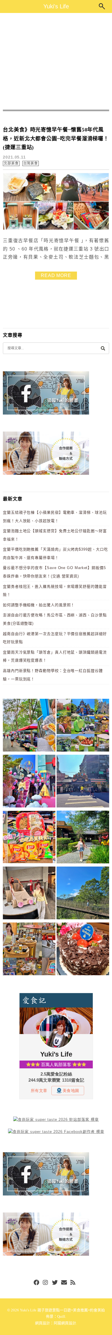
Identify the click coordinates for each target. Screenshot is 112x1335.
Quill (61, 1316)
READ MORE (56, 275)
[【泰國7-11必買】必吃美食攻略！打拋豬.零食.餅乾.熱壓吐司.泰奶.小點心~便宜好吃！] (29, 838)
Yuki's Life (56, 6)
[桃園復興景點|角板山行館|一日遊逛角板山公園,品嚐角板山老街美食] (83, 894)
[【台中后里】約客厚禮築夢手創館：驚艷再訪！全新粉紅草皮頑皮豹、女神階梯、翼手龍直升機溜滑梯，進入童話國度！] (29, 782)
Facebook (36, 1283)
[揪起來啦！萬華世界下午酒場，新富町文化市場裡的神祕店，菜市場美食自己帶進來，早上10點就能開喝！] (29, 949)
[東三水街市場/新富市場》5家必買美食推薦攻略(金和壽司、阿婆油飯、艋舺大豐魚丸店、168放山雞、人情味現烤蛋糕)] (83, 782)
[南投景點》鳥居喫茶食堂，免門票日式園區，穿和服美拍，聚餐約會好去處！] (83, 838)
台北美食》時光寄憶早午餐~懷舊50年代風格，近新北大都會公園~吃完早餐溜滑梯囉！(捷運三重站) (56, 138)
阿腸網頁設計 (65, 1323)
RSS (73, 1283)
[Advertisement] (56, 61)
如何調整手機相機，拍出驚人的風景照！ (39, 605)
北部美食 (11, 163)
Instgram (46, 1283)
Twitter (55, 1283)
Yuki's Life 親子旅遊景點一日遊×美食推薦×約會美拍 (62, 1310)
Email (64, 1283)
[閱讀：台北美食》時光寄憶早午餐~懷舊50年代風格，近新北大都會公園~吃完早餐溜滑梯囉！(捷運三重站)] (56, 229)
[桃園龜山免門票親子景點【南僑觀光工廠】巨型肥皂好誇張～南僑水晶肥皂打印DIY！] (29, 894)
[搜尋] (103, 348)
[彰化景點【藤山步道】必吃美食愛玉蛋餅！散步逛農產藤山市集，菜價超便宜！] (29, 726)
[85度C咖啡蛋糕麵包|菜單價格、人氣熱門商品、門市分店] (83, 949)
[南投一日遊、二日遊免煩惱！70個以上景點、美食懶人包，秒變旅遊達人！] (83, 726)
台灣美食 (30, 163)
